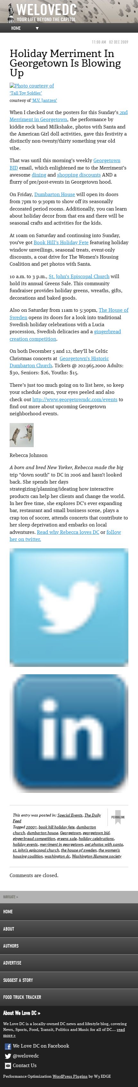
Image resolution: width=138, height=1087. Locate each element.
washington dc (57, 856)
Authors (11, 946)
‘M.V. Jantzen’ (44, 101)
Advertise (12, 963)
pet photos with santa (104, 844)
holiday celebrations (96, 839)
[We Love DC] (72, 13)
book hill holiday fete (56, 827)
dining (39, 175)
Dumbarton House (54, 194)
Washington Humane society (96, 856)
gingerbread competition (34, 839)
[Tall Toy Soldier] (32, 86)
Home (16, 28)
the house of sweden (79, 850)
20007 (31, 827)
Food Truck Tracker (22, 997)
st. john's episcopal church (36, 850)
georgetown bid (96, 833)
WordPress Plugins (70, 1077)
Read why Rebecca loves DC (68, 532)
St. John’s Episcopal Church (79, 276)
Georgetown (70, 833)
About (8, 929)
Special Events (69, 815)
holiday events (25, 844)
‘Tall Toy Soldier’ (26, 93)
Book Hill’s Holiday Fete (61, 242)
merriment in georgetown (61, 844)
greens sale (67, 839)
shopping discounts (79, 175)
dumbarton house (42, 833)
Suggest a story (18, 980)
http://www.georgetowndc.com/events (74, 399)
